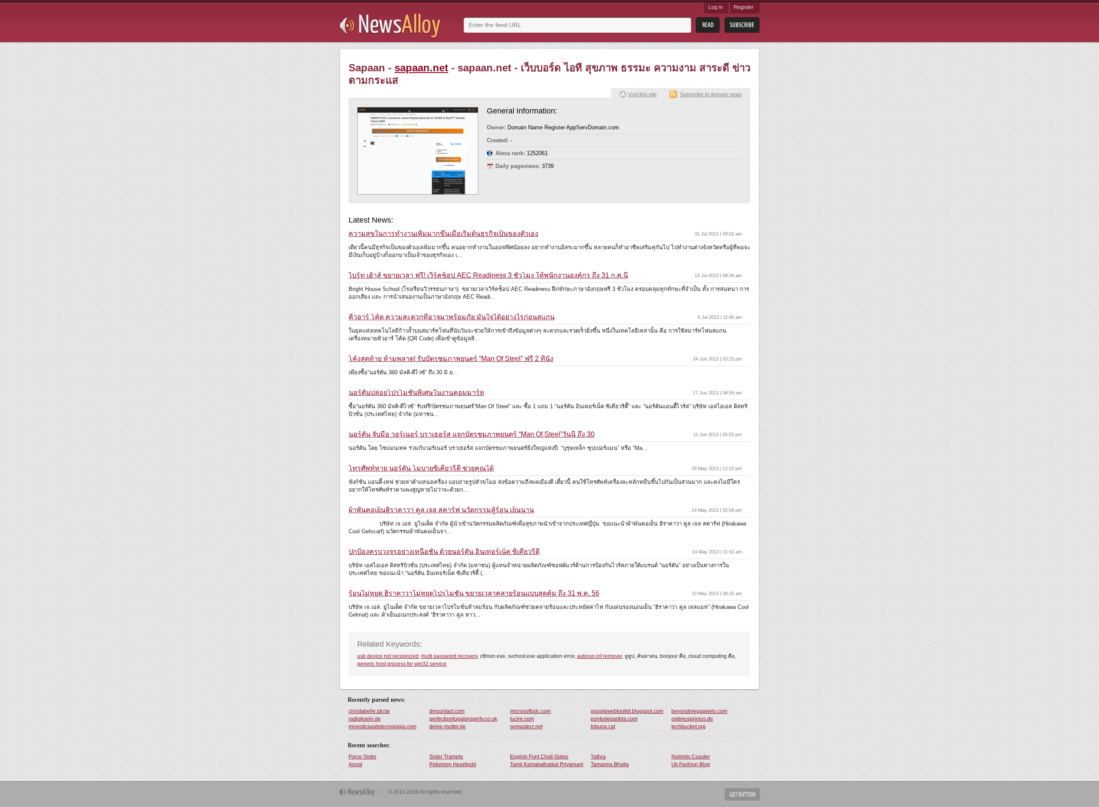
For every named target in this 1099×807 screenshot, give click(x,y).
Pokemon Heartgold (452, 764)
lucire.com (522, 719)
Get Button (742, 794)
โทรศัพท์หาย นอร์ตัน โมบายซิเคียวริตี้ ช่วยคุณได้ (421, 468)
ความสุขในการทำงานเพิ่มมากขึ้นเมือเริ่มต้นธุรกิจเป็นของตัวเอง (443, 233)
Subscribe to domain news (711, 95)
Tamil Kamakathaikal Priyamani (546, 764)
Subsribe (742, 25)
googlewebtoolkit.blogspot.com (627, 711)
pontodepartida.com (614, 719)
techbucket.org (688, 727)
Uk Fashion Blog (690, 764)
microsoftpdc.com (530, 711)
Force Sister (362, 757)
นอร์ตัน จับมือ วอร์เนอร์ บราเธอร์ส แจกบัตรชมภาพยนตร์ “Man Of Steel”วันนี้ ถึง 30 (472, 434)
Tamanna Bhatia (610, 764)
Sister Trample (446, 757)
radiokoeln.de (365, 719)
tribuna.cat (603, 727)
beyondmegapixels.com (699, 711)
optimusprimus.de (692, 719)
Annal (355, 764)
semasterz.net (526, 727)
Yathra (598, 757)
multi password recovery (449, 656)
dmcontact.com (446, 711)
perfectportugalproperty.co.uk (463, 719)
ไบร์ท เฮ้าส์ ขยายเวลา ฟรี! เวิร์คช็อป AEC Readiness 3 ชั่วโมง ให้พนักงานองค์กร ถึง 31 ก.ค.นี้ (488, 275)
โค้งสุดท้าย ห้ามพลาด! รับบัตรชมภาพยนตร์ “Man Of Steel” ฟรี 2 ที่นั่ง (451, 358)
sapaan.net (421, 67)
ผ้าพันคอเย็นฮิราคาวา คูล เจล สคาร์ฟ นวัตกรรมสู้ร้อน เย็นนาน (441, 510)
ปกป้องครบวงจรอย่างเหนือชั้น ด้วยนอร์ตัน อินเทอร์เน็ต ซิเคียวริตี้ (444, 551)
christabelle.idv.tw (369, 711)
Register (743, 7)
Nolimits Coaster (690, 757)
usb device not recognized (388, 656)
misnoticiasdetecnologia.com (382, 727)
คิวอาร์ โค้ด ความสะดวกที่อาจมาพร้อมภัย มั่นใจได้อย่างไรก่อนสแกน (452, 317)
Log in (715, 7)
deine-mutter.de (447, 727)
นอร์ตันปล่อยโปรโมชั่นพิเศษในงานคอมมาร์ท (416, 392)
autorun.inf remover (599, 656)
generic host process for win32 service (401, 664)
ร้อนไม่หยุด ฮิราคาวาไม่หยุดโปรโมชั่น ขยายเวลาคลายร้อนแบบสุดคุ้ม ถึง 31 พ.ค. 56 (474, 593)
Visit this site (642, 95)
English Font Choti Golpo (539, 757)
